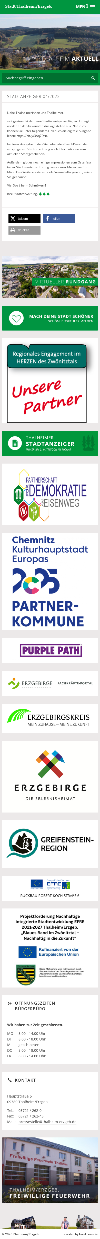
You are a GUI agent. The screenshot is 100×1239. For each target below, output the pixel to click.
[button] (24, 218)
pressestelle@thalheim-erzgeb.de (47, 1121)
